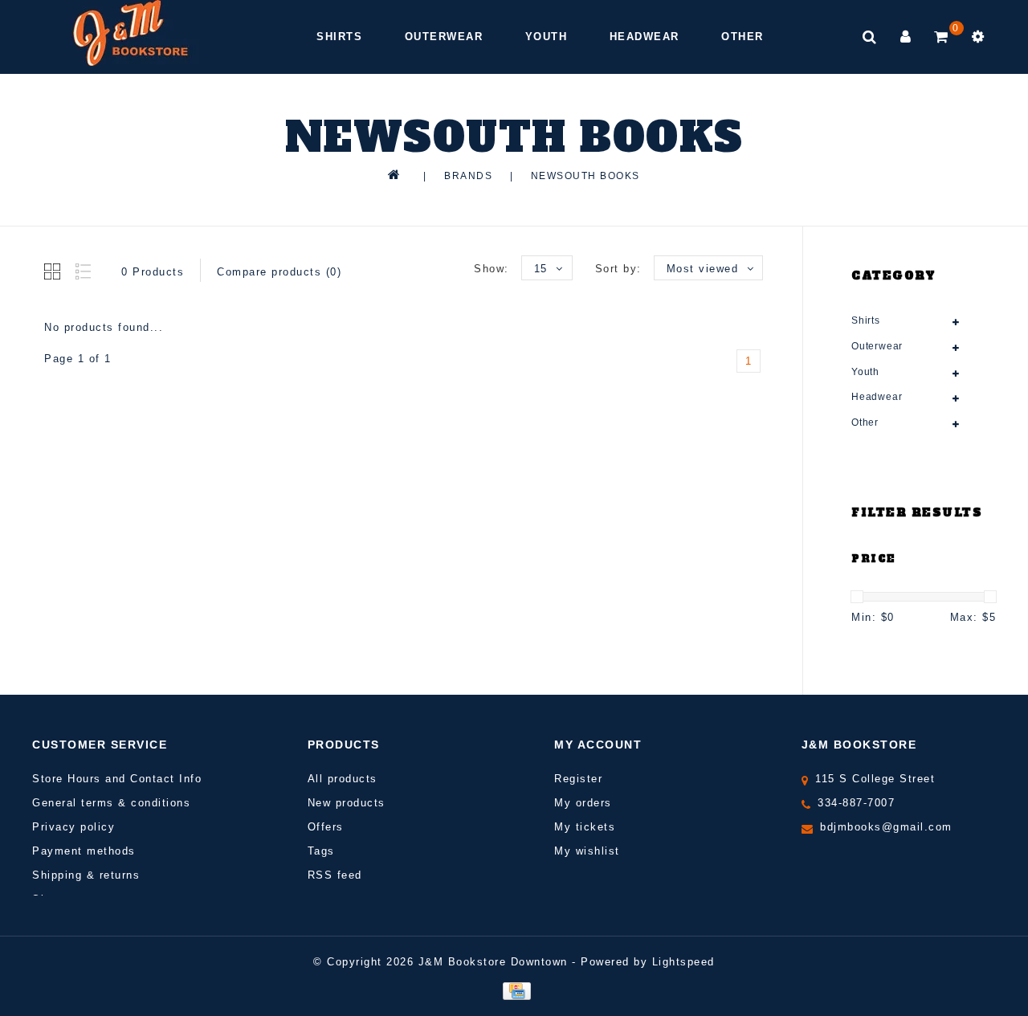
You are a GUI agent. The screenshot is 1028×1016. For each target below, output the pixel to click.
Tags (321, 851)
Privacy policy (73, 827)
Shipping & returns (86, 875)
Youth (546, 37)
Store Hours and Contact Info (117, 779)
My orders (583, 803)
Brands (468, 176)
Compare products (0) (279, 272)
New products (347, 803)
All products (342, 779)
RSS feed (335, 875)
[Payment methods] (513, 990)
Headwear (644, 37)
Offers (326, 827)
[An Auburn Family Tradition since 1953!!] (130, 33)
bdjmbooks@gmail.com (886, 827)
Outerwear (444, 37)
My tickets (584, 827)
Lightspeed (683, 962)
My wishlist (587, 851)
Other (742, 37)
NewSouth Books (585, 176)
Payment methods (84, 851)
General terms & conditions (111, 803)
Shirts (339, 37)
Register (578, 779)
